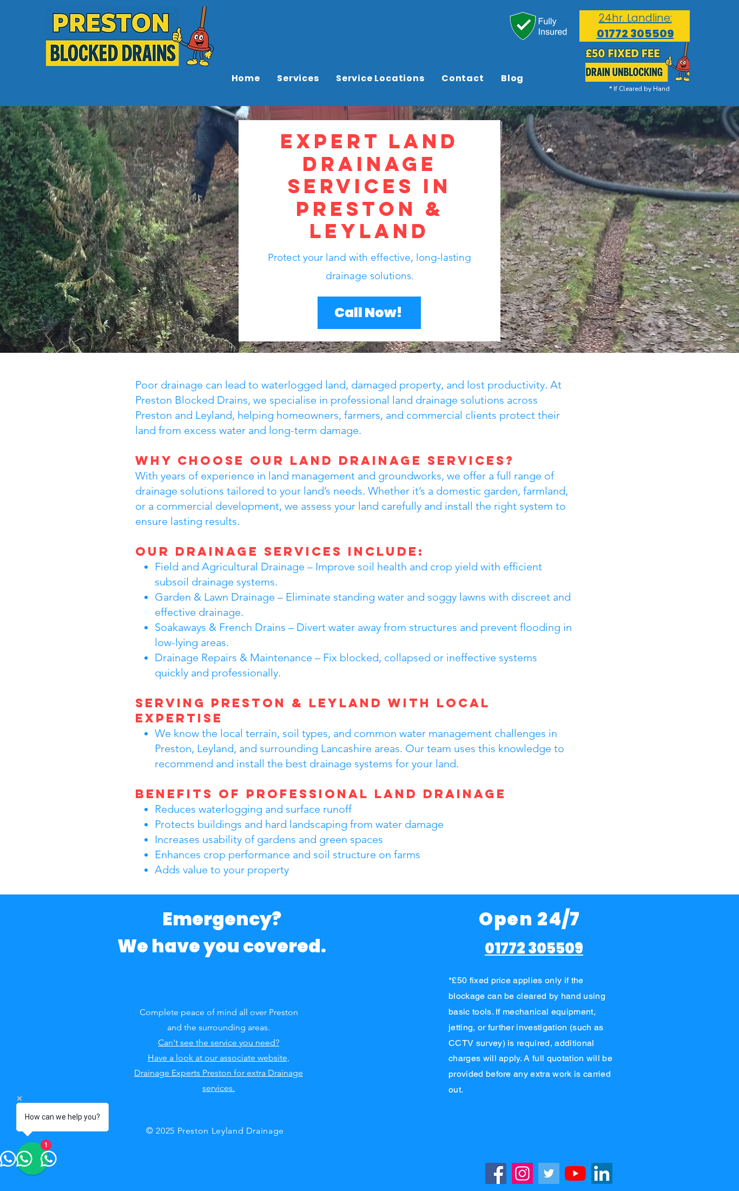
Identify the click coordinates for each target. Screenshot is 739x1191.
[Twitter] (548, 1173)
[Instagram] (522, 1173)
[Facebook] (495, 1173)
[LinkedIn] (601, 1173)
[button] (380, 78)
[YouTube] (575, 1173)
